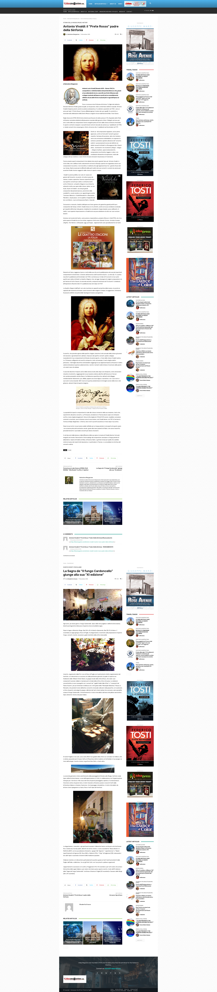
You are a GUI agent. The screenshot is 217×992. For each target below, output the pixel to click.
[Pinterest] (110, 973)
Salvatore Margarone (73, 34)
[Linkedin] (106, 973)
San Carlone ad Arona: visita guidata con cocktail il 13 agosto (144, 121)
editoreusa (141, 80)
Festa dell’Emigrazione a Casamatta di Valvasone (143, 340)
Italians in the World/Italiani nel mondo (144, 337)
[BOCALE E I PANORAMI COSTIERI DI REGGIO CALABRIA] (130, 87)
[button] (150, 3)
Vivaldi (69, 450)
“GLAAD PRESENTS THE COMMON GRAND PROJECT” (144, 387)
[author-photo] (137, 80)
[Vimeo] (151, 11)
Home (64, 18)
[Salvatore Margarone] (64, 34)
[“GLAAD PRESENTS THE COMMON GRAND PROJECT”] (130, 388)
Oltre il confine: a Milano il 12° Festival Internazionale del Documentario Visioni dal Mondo (112, 521)
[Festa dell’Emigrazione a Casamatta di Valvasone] (130, 341)
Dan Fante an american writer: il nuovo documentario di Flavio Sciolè (143, 365)
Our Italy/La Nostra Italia (92, 517)
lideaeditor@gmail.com (113, 968)
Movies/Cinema (112, 516)
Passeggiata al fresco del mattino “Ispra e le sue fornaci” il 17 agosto (144, 98)
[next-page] (67, 528)
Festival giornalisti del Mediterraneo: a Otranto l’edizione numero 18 (73, 521)
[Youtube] (153, 11)
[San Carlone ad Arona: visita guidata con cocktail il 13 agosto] (130, 122)
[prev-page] (64, 528)
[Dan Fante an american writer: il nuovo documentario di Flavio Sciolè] (130, 364)
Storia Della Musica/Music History (88, 18)
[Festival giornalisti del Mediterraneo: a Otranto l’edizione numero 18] (73, 513)
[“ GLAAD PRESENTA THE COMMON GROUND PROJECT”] (130, 378)
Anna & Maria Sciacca (145, 380)
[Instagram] (147, 11)
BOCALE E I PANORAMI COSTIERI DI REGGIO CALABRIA (142, 87)
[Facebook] (145, 11)
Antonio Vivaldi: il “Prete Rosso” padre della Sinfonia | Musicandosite (90, 538)
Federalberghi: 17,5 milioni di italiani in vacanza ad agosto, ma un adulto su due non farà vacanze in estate (145, 110)
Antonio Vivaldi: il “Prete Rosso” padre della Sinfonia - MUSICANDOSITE (91, 547)
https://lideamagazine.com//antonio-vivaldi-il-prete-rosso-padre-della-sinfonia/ (92, 542)
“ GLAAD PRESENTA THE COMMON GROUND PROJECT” (145, 376)
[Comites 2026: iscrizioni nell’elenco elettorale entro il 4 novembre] (130, 352)
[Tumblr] (115, 973)
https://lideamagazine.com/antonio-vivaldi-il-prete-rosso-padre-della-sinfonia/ (92, 551)
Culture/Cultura (72, 517)
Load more (139, 395)
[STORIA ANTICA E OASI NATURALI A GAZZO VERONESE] (92, 513)
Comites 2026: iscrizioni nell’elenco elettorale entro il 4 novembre (144, 352)
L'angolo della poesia (141, 374)
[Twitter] (149, 11)
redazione (142, 344)
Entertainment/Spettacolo (73, 18)
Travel (137, 118)
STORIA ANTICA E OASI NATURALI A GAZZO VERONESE (93, 521)
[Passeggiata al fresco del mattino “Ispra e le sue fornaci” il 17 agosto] (130, 98)
